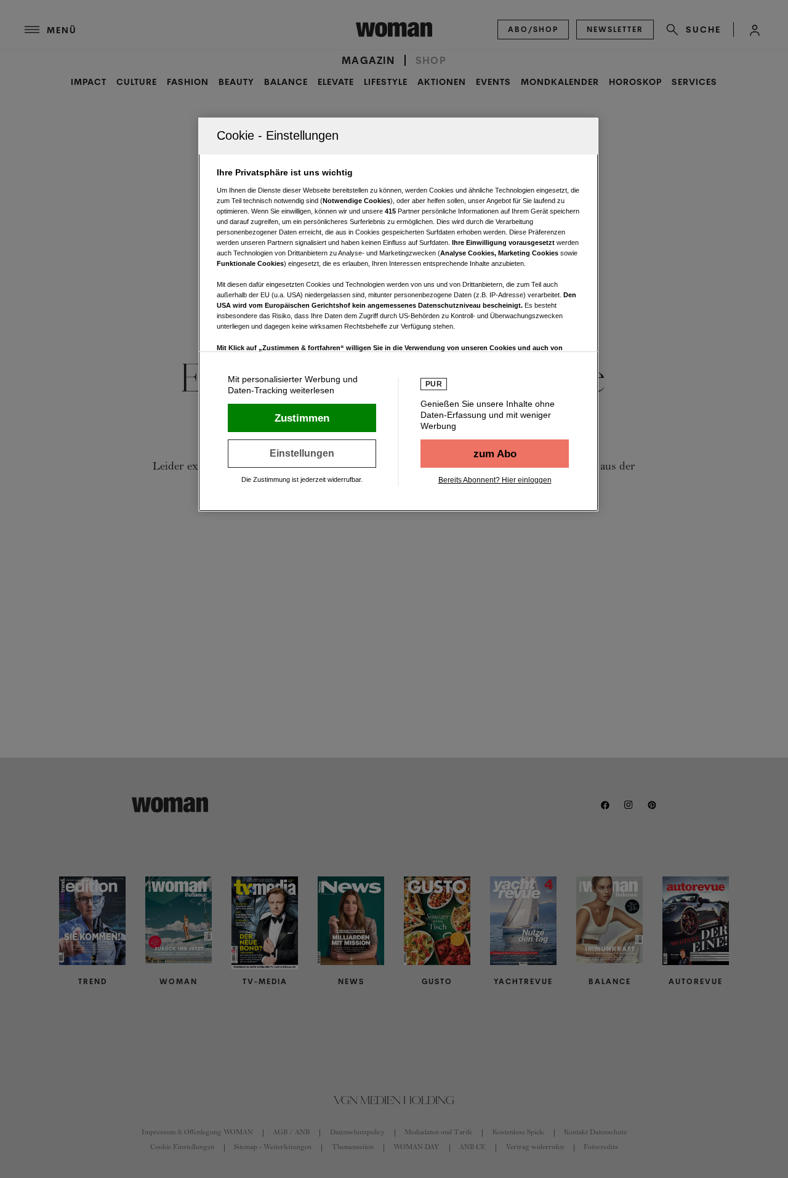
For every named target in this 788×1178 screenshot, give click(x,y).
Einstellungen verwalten (302, 453)
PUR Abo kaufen (494, 453)
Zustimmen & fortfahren (302, 418)
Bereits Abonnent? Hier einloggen (495, 480)
